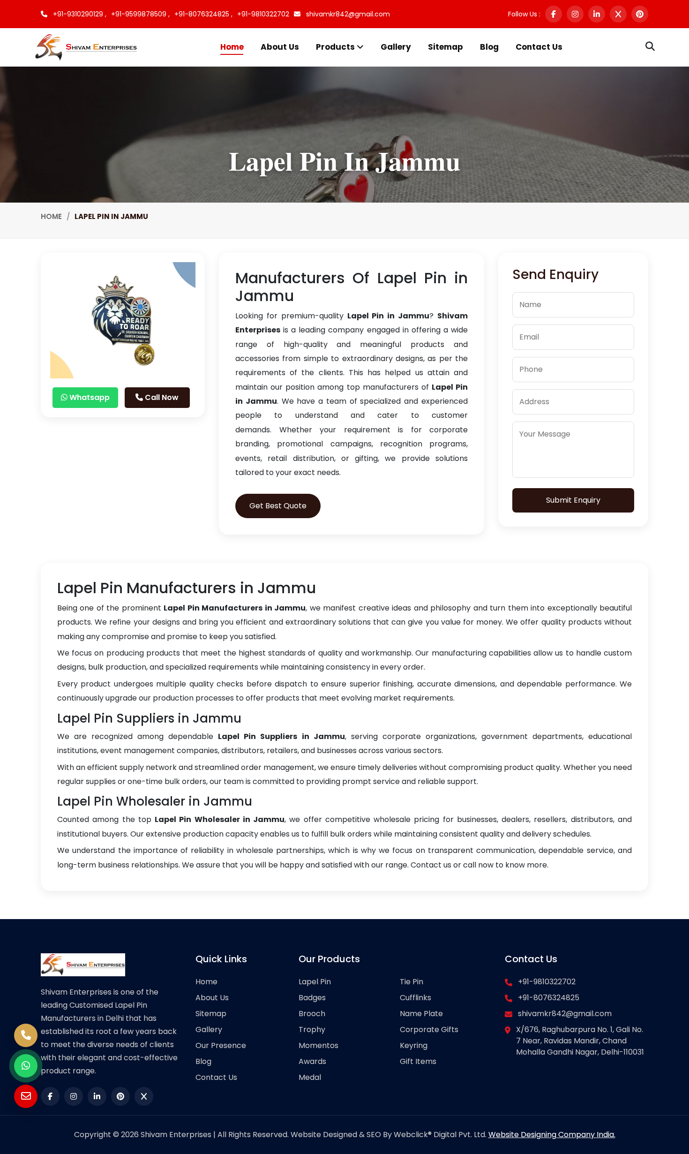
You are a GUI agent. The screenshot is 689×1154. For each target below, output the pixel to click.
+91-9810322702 (263, 14)
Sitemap (445, 47)
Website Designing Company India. (551, 1134)
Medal (310, 1077)
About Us (280, 47)
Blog (489, 47)
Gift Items (418, 1061)
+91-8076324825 (548, 997)
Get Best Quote (278, 505)
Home (232, 47)
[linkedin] (596, 14)
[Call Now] (25, 1035)
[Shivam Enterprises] (86, 46)
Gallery (396, 47)
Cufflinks (415, 997)
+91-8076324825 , (203, 14)
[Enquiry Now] (25, 1096)
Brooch (312, 1013)
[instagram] (575, 14)
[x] (618, 14)
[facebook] (553, 14)
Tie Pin (411, 981)
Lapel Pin (315, 981)
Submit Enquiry (573, 500)
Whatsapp (88, 397)
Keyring (413, 1045)
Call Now (161, 397)
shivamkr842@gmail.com (347, 14)
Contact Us (539, 47)
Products (336, 47)
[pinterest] (639, 14)
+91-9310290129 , (78, 14)
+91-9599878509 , (140, 14)
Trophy (312, 1029)
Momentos (318, 1045)
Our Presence (220, 1045)
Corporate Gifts (429, 1029)
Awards (312, 1061)
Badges (312, 997)
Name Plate (421, 1013)
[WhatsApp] (25, 1066)
